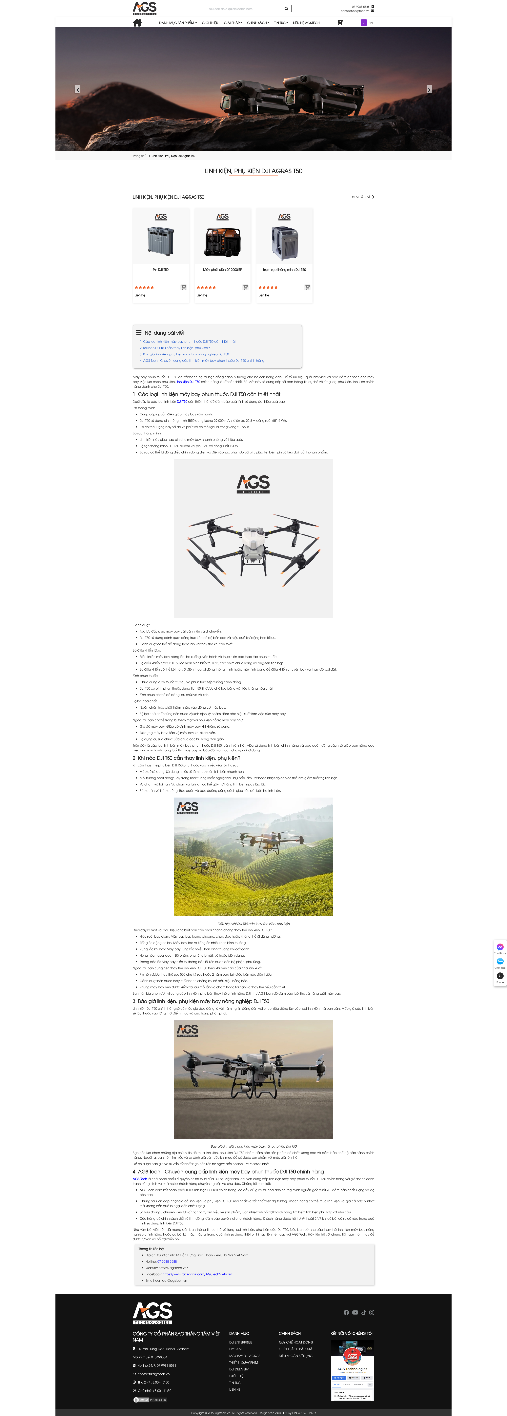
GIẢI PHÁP (232, 22)
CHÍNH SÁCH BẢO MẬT (296, 1349)
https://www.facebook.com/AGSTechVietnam (197, 1274)
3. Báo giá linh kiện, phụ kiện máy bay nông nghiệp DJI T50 (184, 354)
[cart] (340, 22)
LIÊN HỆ (234, 1389)
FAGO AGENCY (304, 1412)
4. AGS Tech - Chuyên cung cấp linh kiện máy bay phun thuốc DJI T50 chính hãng (202, 360)
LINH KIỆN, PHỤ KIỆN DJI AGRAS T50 (168, 197)
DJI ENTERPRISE (240, 1342)
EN (371, 22)
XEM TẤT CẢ (361, 197)
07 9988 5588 (167, 1261)
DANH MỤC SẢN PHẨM (176, 22)
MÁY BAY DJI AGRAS (244, 1355)
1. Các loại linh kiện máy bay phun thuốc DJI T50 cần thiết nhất (188, 341)
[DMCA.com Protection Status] (150, 1399)
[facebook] (346, 1313)
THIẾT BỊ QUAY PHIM (243, 1362)
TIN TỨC (280, 22)
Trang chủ (139, 155)
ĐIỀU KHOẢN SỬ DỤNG (296, 1355)
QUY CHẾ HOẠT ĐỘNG (296, 1342)
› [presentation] (429, 89)
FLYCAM (235, 1349)
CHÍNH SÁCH (257, 22)
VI (363, 22)
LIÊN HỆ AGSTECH (306, 22)
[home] (144, 8)
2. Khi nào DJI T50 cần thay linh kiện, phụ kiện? (175, 347)
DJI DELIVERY (239, 1369)
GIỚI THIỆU (210, 22)
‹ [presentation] (77, 89)
